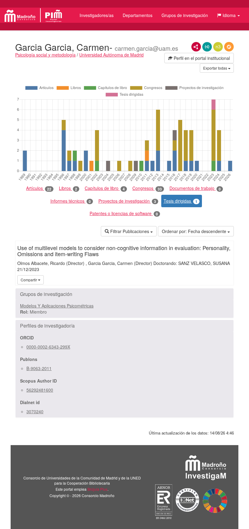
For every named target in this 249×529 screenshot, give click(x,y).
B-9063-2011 (39, 368)
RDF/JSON (229, 47)
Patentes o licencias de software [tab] (124, 213)
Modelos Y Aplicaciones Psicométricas (57, 306)
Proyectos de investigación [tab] (127, 201)
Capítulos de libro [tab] (105, 188)
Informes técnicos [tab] (70, 201)
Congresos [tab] (147, 188)
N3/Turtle (218, 47)
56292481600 (39, 390)
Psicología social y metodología (45, 55)
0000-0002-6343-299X (48, 347)
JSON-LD (207, 47)
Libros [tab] (68, 188)
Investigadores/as (97, 15)
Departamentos (137, 15)
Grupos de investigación (185, 15)
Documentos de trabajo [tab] (195, 188)
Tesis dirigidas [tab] (180, 201)
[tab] (124, 294)
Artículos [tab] (38, 188)
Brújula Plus (97, 489)
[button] (228, 15)
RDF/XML (196, 47)
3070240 (34, 411)
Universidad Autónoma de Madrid (111, 55)
